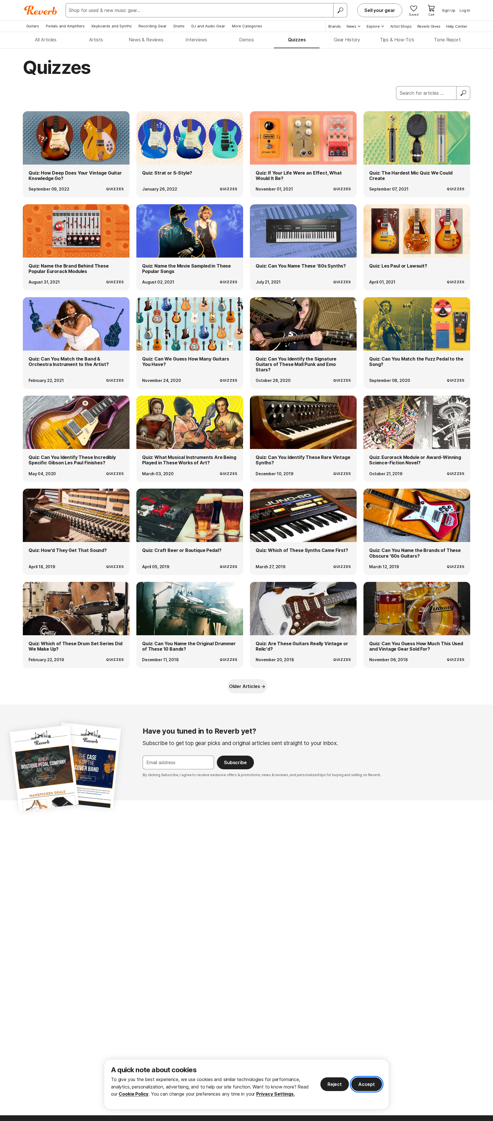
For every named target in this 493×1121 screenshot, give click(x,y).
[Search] (340, 10)
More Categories (247, 26)
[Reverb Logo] (40, 10)
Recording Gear (153, 26)
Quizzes (297, 40)
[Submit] (463, 93)
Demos (246, 40)
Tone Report (447, 40)
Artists (96, 40)
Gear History (347, 40)
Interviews (196, 40)
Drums (179, 26)
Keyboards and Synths (112, 26)
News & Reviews (146, 40)
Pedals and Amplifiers (65, 26)
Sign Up (448, 10)
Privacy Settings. (275, 1094)
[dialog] (246, 1084)
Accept (366, 1084)
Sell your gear (379, 10)
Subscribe (235, 762)
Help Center (456, 26)
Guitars (32, 26)
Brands (334, 26)
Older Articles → (247, 686)
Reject (335, 1084)
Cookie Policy (133, 1094)
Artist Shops (401, 26)
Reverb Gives (429, 26)
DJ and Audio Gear (208, 26)
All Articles (45, 40)
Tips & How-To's (397, 40)
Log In (465, 10)
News (351, 26)
